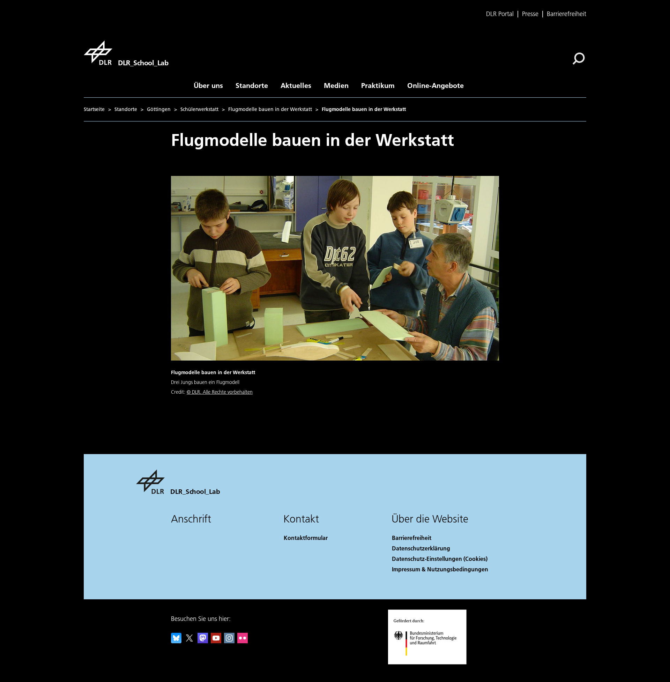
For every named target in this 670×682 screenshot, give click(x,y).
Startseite (94, 109)
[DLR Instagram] (229, 641)
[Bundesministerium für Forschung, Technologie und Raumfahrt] (432, 663)
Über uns (208, 85)
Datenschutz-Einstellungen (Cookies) (439, 558)
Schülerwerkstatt (199, 109)
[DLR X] (189, 641)
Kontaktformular (306, 537)
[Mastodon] (203, 641)
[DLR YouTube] (216, 641)
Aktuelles (296, 85)
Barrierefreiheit (566, 14)
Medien (336, 85)
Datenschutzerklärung (421, 548)
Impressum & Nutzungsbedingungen (440, 569)
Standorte (252, 85)
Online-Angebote (435, 85)
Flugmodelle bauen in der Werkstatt (270, 109)
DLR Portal (500, 14)
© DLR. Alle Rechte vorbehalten (220, 392)
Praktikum (378, 85)
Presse (530, 14)
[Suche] (579, 58)
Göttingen (159, 109)
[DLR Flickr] (242, 641)
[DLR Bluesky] (176, 641)
